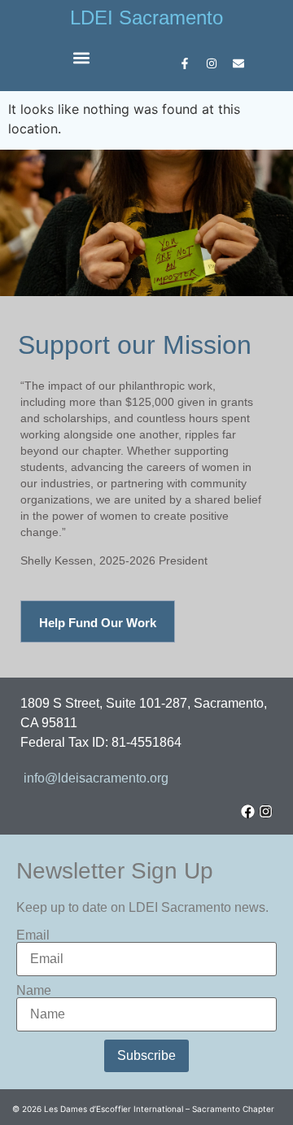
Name (33, 990)
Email (33, 935)
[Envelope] (238, 63)
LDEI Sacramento (146, 17)
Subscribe (146, 1055)
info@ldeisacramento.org (96, 778)
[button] (81, 57)
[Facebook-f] (184, 63)
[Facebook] (248, 811)
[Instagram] (211, 63)
